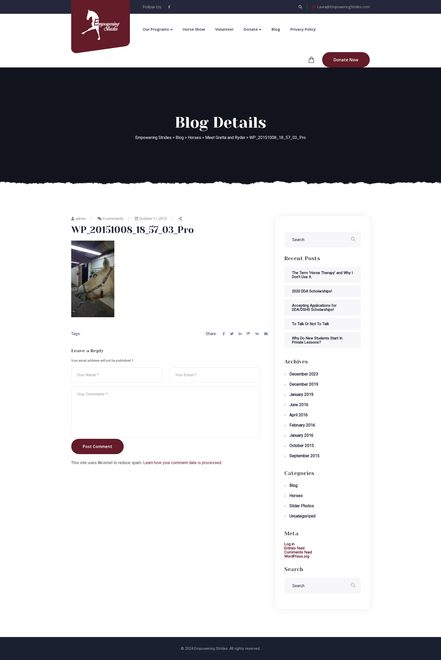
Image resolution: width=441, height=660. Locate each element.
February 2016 (302, 425)
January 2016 (301, 435)
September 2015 (304, 455)
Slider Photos (301, 505)
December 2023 (303, 374)
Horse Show (194, 29)
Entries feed (294, 548)
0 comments (113, 219)
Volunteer (224, 29)
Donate (251, 29)
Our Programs (156, 29)
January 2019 (301, 394)
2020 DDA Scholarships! (312, 291)
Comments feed (298, 552)
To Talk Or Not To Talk (310, 324)
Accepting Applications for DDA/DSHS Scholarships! (314, 307)
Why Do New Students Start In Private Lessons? (317, 340)
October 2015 (301, 445)
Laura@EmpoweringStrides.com (343, 6)
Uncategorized (302, 516)
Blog (276, 29)
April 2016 (298, 414)
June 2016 (298, 404)
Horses (296, 495)
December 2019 (303, 384)
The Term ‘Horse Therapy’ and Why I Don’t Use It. (322, 274)
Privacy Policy (303, 29)
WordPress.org (296, 556)
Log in (289, 544)
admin (81, 219)
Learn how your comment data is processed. (182, 462)
